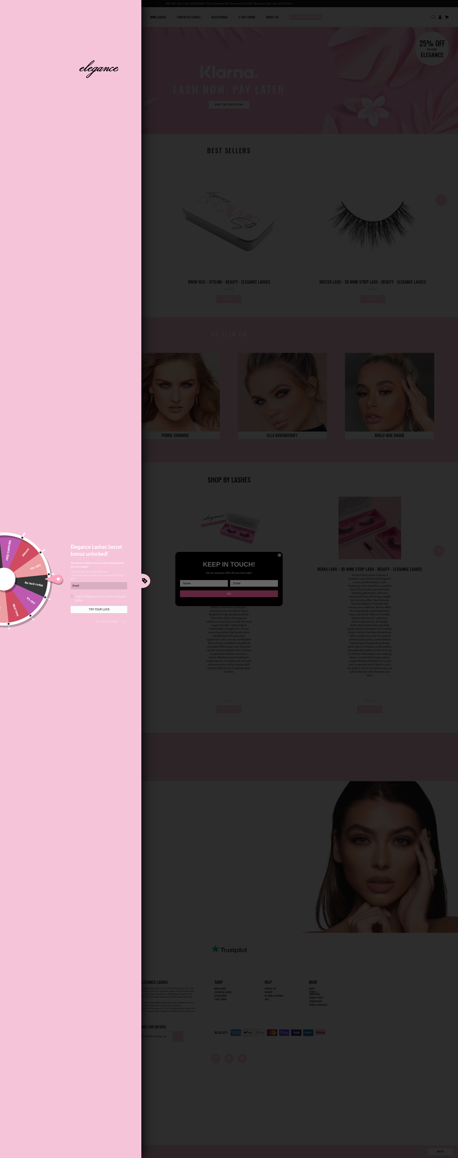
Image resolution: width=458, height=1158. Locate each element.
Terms (90, 596)
